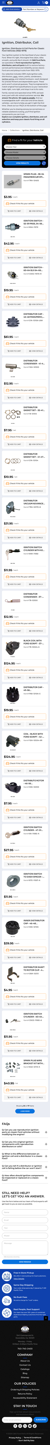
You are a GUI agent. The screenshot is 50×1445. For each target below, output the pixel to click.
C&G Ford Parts (19, 1434)
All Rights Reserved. (35, 1434)
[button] (12, 9)
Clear (44, 163)
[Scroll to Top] (46, 1318)
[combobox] (35, 9)
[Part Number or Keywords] (45, 9)
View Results (22, 163)
